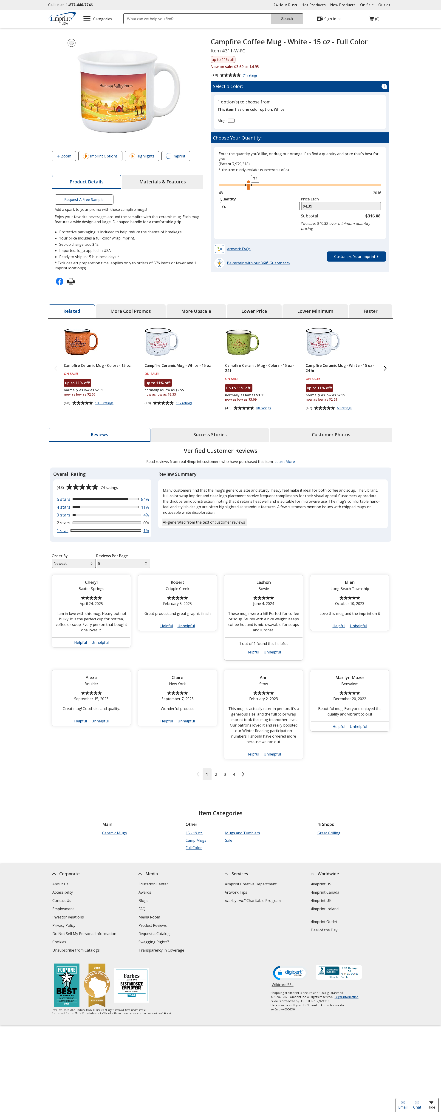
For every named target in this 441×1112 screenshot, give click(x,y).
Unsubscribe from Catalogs (76, 951)
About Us (60, 884)
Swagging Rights (154, 941)
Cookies (59, 942)
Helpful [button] (80, 642)
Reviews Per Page (112, 555)
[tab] (86, 182)
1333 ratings (105, 403)
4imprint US (321, 884)
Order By (60, 555)
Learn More (284, 461)
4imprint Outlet (324, 921)
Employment (63, 908)
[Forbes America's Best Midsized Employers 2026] (131, 986)
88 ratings (264, 408)
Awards (145, 892)
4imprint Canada (325, 892)
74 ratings (251, 76)
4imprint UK (321, 900)
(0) (374, 20)
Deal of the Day (324, 929)
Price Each (310, 199)
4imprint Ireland (325, 908)
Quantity (228, 199)
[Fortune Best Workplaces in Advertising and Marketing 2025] (67, 986)
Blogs (143, 900)
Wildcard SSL (283, 986)
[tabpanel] (220, 613)
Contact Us (61, 900)
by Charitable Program (253, 900)
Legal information (347, 997)
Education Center (153, 884)
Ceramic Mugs (114, 832)
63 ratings (345, 408)
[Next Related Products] (385, 369)
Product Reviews (153, 925)
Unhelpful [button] (100, 642)
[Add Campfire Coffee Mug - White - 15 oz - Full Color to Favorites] (71, 42)
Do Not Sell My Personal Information (84, 934)
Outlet (385, 4)
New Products (343, 4)
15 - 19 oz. (194, 832)
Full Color (194, 847)
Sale (228, 840)
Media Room (149, 917)
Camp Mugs (196, 840)
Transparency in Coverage (162, 951)
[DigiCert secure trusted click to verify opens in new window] (290, 973)
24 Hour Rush (285, 4)
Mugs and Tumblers (242, 832)
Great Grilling (328, 832)
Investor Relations (68, 918)
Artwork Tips (236, 892)
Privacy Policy (64, 926)
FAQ (142, 908)
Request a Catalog (154, 933)
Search (287, 19)
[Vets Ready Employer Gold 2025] (97, 986)
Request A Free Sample (84, 199)
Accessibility (62, 892)
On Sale (367, 4)
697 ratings (184, 403)
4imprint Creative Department (251, 884)
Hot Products (314, 4)
